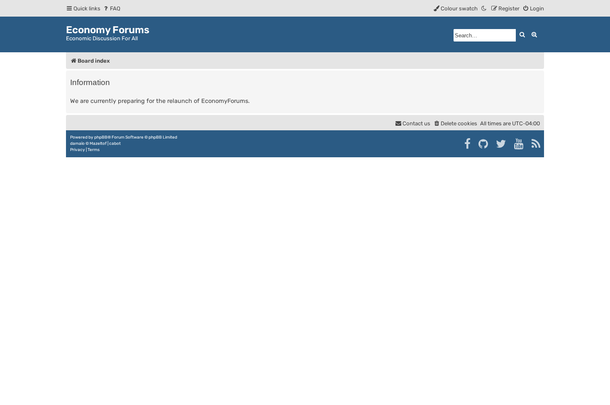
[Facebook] (467, 144)
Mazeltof (98, 143)
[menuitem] (111, 8)
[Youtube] (519, 144)
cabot (115, 143)
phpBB (100, 137)
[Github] (483, 144)
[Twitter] (501, 144)
